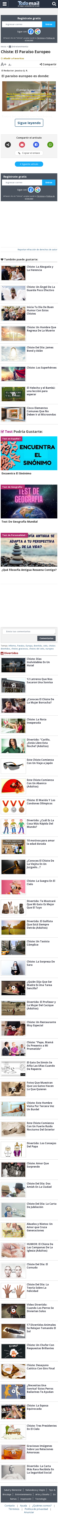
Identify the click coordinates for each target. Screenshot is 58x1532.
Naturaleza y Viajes (35, 1489)
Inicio (3, 46)
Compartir (49, 64)
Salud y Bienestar (13, 1489)
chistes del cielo (36, 648)
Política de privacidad (36, 1509)
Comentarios (46, 638)
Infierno (12, 645)
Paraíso (20, 645)
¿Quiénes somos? (42, 1505)
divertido (38, 645)
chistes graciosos (19, 648)
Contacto (10, 1505)
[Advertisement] (29, 225)
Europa (29, 645)
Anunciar (29, 1512)
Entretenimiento (19, 46)
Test (8, 431)
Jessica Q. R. (21, 70)
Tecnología (40, 1498)
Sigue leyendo (29, 122)
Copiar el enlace (31, 153)
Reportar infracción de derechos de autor (37, 249)
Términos (41, 38)
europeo (50, 648)
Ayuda (23, 1505)
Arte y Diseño (42, 1494)
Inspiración (25, 1498)
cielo (45, 645)
